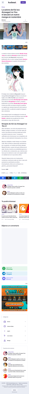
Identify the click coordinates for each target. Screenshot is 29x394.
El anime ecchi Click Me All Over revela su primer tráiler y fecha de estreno (9, 217)
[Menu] (3, 2)
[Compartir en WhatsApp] (20, 178)
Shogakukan (12, 101)
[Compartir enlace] (26, 178)
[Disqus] (14, 246)
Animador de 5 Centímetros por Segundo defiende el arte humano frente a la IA (16, 366)
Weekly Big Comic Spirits (20, 103)
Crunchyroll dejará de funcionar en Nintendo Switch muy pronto (16, 376)
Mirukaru (4, 20)
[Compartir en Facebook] (3, 178)
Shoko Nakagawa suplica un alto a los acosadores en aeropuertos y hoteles (16, 193)
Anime (3, 214)
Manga (3, 7)
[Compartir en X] (9, 178)
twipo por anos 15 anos (17, 384)
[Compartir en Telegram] (14, 178)
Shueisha (14, 55)
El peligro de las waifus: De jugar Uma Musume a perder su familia (15, 187)
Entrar (23, 2)
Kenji (13, 219)
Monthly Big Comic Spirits (20, 99)
